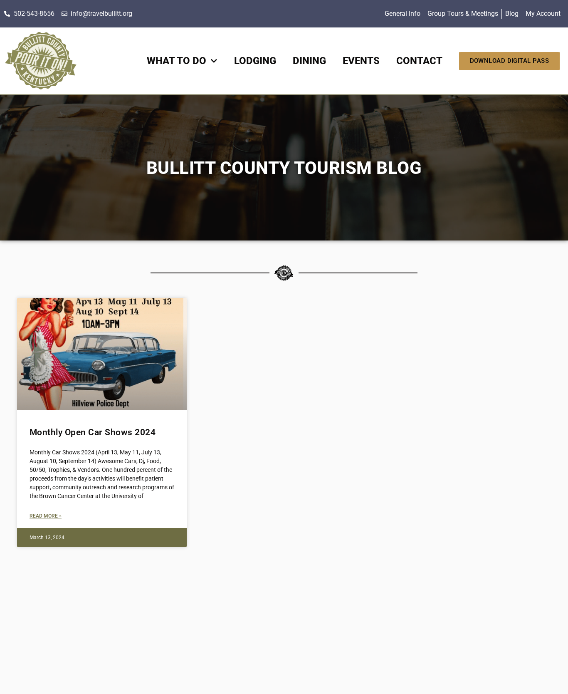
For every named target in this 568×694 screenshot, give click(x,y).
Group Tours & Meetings (462, 13)
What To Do (176, 61)
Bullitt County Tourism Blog (284, 168)
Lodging (255, 61)
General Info (402, 13)
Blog (512, 13)
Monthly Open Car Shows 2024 (93, 432)
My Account (543, 13)
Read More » (46, 516)
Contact (419, 61)
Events (361, 61)
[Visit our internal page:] (40, 61)
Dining (309, 61)
